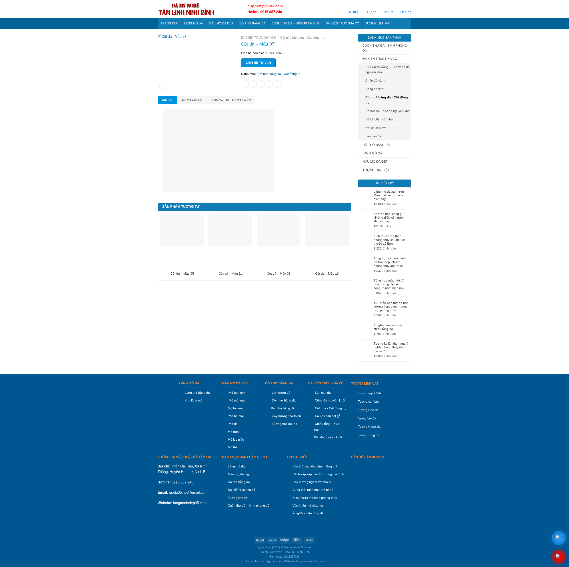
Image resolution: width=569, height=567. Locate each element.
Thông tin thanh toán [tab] (231, 100)
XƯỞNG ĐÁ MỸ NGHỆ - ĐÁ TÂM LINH (186, 457)
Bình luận (386, 204)
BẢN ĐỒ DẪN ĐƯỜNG (367, 457)
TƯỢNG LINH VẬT (378, 23)
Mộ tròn (233, 431)
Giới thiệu (353, 12)
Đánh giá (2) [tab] (192, 100)
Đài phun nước (375, 128)
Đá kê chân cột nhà (379, 119)
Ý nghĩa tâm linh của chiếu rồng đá (388, 327)
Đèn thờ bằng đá (283, 400)
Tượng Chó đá (368, 410)
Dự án (372, 12)
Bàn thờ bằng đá (283, 408)
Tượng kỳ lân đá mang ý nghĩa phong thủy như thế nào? (391, 347)
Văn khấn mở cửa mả (308, 505)
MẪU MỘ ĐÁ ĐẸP (221, 23)
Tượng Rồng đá (368, 435)
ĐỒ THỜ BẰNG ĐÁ (252, 23)
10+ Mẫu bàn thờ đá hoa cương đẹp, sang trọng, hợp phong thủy (391, 306)
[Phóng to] (163, 86)
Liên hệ (405, 12)
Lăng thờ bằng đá (197, 392)
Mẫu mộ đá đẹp (239, 474)
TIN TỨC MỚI (297, 457)
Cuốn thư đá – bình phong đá (248, 505)
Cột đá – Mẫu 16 (327, 273)
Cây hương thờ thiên (286, 416)
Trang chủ (169, 23)
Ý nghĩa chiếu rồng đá (308, 513)
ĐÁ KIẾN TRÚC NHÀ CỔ (342, 23)
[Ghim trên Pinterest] (269, 84)
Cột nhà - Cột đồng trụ (330, 408)
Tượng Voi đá (366, 418)
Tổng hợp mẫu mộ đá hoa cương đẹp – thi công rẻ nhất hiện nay (389, 284)
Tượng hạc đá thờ (284, 423)
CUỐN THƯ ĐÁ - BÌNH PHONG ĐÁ (385, 48)
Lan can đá (373, 136)
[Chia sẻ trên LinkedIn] (277, 84)
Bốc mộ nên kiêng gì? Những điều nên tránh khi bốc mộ (389, 217)
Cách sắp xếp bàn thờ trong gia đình (318, 474)
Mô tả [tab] (167, 100)
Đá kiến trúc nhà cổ (241, 489)
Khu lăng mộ (193, 400)
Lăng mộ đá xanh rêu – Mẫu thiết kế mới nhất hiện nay (390, 195)
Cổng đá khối (374, 89)
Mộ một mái (236, 400)
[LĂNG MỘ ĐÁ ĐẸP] (197, 9)
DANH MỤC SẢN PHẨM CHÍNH (244, 457)
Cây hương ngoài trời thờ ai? (313, 482)
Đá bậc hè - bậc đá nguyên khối (387, 111)
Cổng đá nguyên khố (329, 400)
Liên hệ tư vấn (258, 62)
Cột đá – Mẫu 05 (182, 273)
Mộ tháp (233, 447)
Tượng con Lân (368, 401)
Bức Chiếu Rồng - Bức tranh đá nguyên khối (387, 69)
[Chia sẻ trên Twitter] (253, 84)
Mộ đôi (233, 423)
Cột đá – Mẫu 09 (279, 273)
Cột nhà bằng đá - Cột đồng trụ (386, 100)
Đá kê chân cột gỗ (328, 416)
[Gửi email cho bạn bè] (261, 84)
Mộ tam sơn (237, 392)
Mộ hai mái (235, 408)
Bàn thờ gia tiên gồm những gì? (315, 466)
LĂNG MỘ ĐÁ (193, 23)
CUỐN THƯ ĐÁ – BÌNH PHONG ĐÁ (296, 23)
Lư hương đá (280, 392)
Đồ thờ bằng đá (239, 482)
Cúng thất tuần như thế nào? (313, 489)
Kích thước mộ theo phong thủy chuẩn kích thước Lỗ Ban (390, 239)
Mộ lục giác (236, 439)
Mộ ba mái (236, 416)
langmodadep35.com (189, 503)
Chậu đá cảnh (375, 80)
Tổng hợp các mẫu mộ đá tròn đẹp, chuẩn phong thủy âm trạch (390, 262)
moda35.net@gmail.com (188, 492)
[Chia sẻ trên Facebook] (245, 84)
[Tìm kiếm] (406, 23)
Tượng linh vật (238, 497)
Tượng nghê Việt (370, 393)
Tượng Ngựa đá (369, 426)
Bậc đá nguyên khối (328, 437)
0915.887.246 (182, 482)
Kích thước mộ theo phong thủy (315, 497)
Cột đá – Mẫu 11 (230, 273)
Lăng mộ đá (236, 466)
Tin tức (388, 12)
